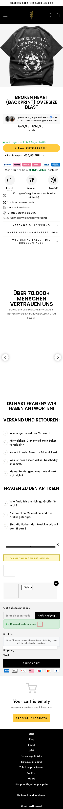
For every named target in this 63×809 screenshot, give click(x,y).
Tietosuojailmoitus (31, 762)
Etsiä (31, 734)
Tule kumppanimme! (31, 767)
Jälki (31, 750)
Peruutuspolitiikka (31, 756)
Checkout (31, 663)
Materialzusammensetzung (31, 232)
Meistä (31, 778)
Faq (31, 739)
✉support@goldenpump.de (31, 784)
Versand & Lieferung (31, 225)
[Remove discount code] (40, 624)
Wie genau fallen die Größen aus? (31, 241)
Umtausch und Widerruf (31, 795)
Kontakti (31, 773)
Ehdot (31, 745)
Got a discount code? (16, 608)
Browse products (31, 718)
